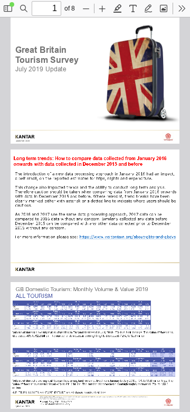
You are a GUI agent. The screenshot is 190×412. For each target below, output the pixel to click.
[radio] (117, 8)
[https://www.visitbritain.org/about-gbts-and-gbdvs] (127, 237)
